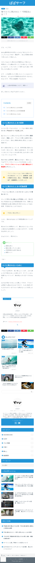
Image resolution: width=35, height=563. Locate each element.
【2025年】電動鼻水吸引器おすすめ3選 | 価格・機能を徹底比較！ (18, 537)
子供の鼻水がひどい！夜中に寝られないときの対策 (18, 532)
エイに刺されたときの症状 (14, 107)
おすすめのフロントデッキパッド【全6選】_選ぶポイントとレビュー (18, 548)
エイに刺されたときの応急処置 (16, 110)
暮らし (18, 451)
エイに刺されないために (14, 114)
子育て (18, 447)
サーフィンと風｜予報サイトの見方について (16, 542)
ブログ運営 (18, 443)
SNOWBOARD (18, 435)
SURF (3, 8)
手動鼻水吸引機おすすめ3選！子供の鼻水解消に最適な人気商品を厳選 (19, 527)
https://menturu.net (15, 321)
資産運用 (18, 455)
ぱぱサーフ (17, 3)
